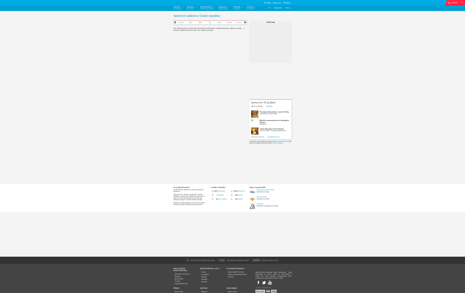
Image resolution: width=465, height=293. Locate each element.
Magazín (204, 292)
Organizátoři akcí (181, 284)
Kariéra (204, 277)
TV (269, 8)
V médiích (205, 274)
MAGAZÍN (278, 8)
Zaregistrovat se (273, 137)
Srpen (190, 22)
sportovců (241, 191)
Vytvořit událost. (282, 141)
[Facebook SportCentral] (258, 283)
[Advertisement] (270, 81)
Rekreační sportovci (182, 274)
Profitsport (260, 204)
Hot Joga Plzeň (262, 197)
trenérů (240, 199)
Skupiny (178, 276)
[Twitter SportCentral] (264, 283)
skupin (240, 195)
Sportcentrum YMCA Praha (265, 190)
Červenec (181, 22)
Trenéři (177, 281)
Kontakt (204, 282)
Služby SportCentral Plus (237, 274)
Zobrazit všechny (257, 137)
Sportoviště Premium (236, 272)
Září (210, 22)
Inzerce (231, 277)
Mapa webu (232, 292)
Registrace (277, 3)
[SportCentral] (184, 3)
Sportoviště (179, 279)
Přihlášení (287, 3)
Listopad (229, 22)
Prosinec (239, 22)
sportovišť (221, 191)
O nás (203, 272)
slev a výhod (222, 199)
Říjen (219, 22)
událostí (221, 195)
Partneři (204, 279)
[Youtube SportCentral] (270, 283)
